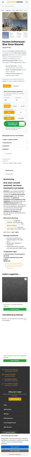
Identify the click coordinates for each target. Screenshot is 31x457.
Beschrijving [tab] (9, 170)
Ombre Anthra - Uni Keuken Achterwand (12, 304)
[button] (26, 2)
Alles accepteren (15, 447)
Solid (19, 62)
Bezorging (5, 149)
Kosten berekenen (15, 309)
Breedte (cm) (7, 97)
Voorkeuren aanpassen (15, 454)
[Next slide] (24, 21)
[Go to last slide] (5, 21)
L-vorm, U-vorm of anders (10, 139)
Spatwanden (8, 10)
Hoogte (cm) (18, 97)
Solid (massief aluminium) (14, 224)
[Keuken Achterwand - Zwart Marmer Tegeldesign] (15, 335)
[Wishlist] (25, 279)
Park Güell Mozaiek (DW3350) (14, 263)
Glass (24, 62)
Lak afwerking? (7, 115)
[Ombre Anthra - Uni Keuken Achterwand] (15, 289)
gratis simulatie (18, 81)
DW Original (14, 62)
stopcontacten (7, 143)
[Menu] (3, 2)
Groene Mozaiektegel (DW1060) (15, 265)
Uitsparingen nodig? (8, 109)
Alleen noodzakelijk (15, 450)
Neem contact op (14, 399)
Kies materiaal (7, 103)
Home (2, 10)
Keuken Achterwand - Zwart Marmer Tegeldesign (14, 355)
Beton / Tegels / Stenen (17, 10)
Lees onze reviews (10, 432)
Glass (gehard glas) (12, 227)
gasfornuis (5, 146)
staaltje (4, 81)
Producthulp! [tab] (9, 174)
